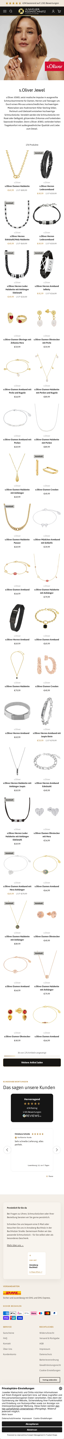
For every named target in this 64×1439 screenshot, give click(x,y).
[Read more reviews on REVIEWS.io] (32, 1116)
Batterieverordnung (49, 1359)
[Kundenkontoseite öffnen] (53, 11)
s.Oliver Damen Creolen (46, 489)
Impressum (44, 1349)
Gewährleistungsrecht (50, 1365)
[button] (7, 1150)
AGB (41, 1343)
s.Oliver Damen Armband (17, 589)
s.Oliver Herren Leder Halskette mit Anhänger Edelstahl (17, 289)
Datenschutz (45, 1354)
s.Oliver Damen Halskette (17, 186)
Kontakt (7, 1343)
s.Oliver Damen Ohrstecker (47, 936)
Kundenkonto (9, 1354)
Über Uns (7, 1349)
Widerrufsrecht (46, 1333)
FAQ (5, 1338)
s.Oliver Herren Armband (17, 639)
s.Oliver (17, 182)
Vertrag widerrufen (50, 1380)
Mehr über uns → (15, 1245)
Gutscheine (8, 1333)
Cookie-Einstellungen (49, 1370)
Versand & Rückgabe (49, 1338)
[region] (32, 1150)
